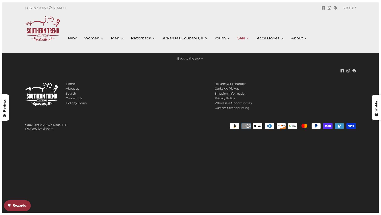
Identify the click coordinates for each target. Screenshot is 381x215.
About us (72, 88)
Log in (30, 8)
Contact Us (74, 98)
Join (42, 8)
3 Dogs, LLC (59, 124)
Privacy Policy (225, 98)
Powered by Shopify (39, 128)
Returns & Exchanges (230, 84)
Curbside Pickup (227, 88)
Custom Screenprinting (232, 108)
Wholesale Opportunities (233, 103)
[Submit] (50, 8)
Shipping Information (230, 93)
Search (71, 93)
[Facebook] (323, 8)
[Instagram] (329, 8)
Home (70, 84)
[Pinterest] (335, 8)
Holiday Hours (76, 103)
